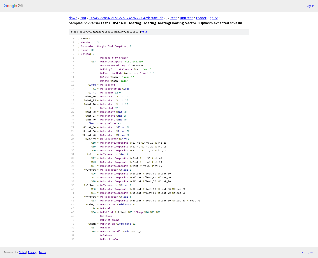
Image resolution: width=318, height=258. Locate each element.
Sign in (310, 6)
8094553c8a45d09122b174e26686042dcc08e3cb (126, 18)
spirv (214, 18)
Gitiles (22, 252)
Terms (42, 252)
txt (302, 252)
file (144, 31)
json (311, 252)
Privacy (32, 252)
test (173, 18)
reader (201, 18)
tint (83, 18)
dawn (73, 18)
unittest (186, 18)
